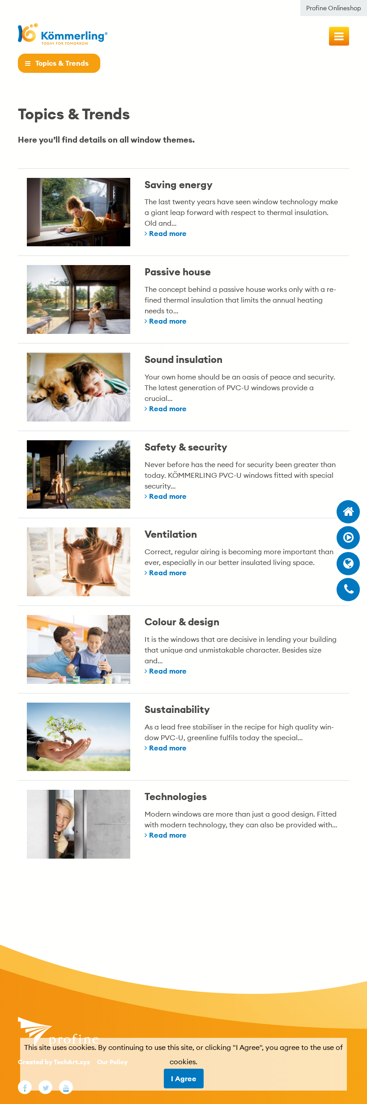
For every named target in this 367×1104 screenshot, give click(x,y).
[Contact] (348, 589)
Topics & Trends (62, 63)
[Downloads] (348, 537)
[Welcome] (348, 511)
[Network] (348, 563)
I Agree (183, 1078)
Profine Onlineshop (333, 8)
